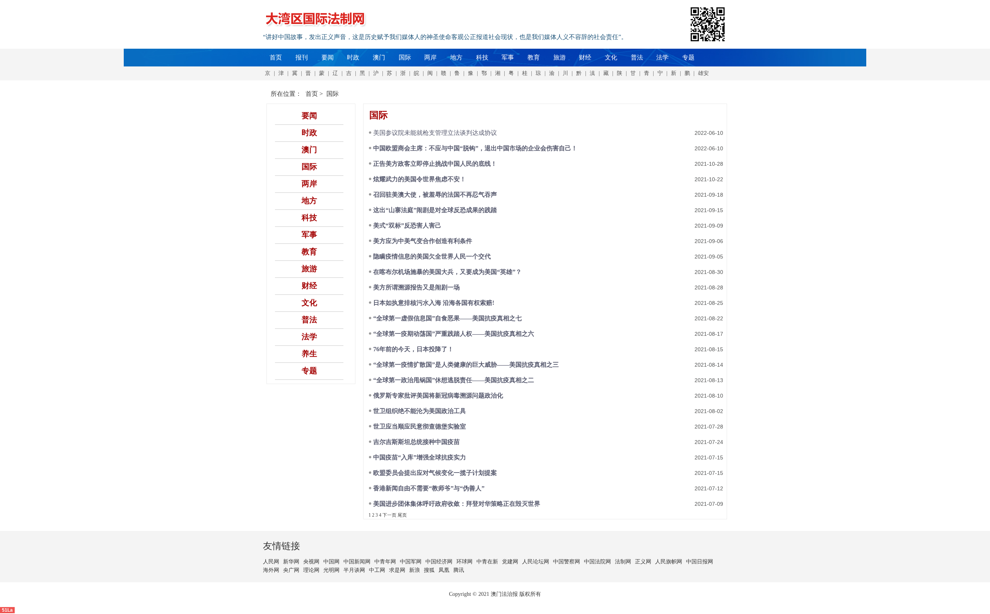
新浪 (414, 570)
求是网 (397, 570)
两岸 (430, 57)
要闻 (327, 57)
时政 (353, 57)
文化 (611, 57)
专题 (688, 57)
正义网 (643, 562)
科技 (482, 57)
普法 (637, 57)
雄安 (703, 73)
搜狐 (429, 570)
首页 (276, 57)
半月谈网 (354, 570)
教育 (533, 57)
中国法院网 (597, 562)
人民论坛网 (535, 562)
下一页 (389, 515)
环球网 (464, 562)
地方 (456, 57)
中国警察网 (566, 562)
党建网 (510, 562)
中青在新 (487, 562)
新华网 (291, 562)
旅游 (559, 57)
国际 (405, 57)
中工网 (377, 570)
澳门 (379, 57)
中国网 (331, 562)
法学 (662, 57)
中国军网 (411, 562)
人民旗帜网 (668, 562)
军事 (508, 57)
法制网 (623, 562)
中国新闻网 (356, 562)
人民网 (271, 562)
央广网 (291, 570)
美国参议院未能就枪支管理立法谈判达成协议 (435, 132)
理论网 (311, 570)
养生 (309, 353)
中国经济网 (438, 562)
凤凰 (444, 570)
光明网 (331, 570)
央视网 (311, 562)
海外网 (271, 570)
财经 (585, 57)
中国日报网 (699, 562)
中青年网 (385, 562)
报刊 (301, 57)
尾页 (402, 515)
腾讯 (458, 570)
